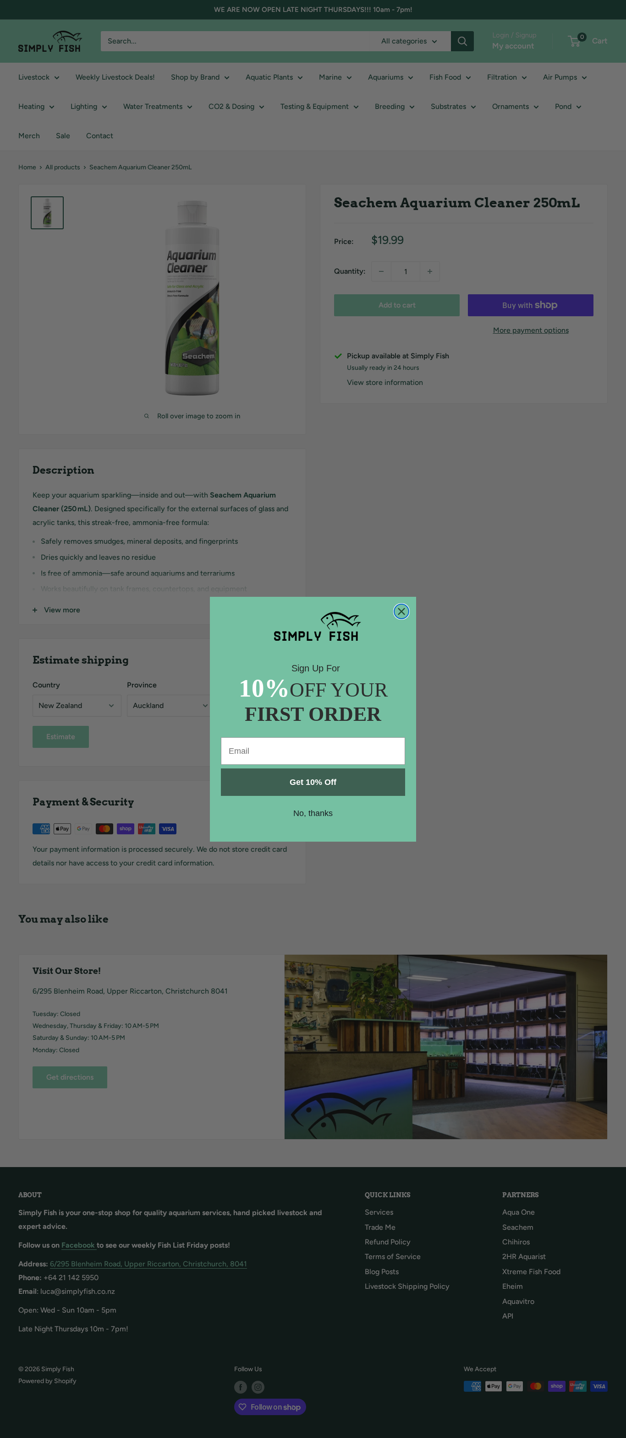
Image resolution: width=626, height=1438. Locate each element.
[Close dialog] (401, 611)
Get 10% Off (313, 782)
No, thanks (313, 813)
